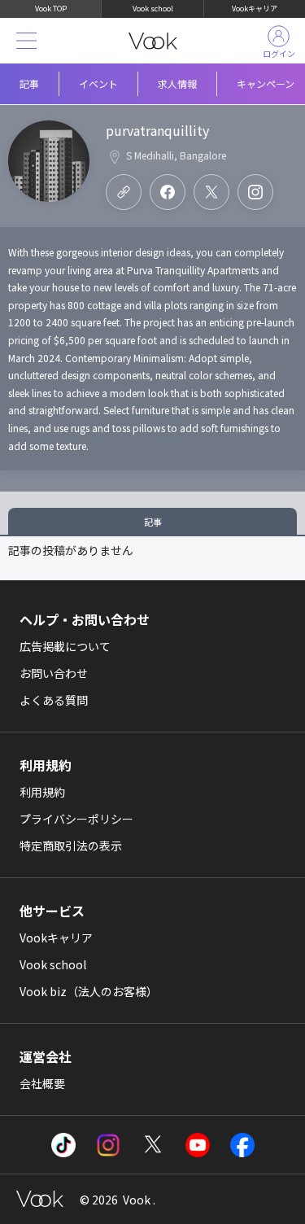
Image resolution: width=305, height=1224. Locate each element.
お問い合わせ (54, 673)
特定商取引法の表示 (71, 845)
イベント (98, 83)
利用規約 (42, 792)
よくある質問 (54, 700)
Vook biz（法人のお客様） (89, 991)
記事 (29, 83)
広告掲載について (65, 646)
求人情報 (177, 83)
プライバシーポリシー (76, 819)
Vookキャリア (254, 8)
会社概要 (42, 1083)
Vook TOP (51, 8)
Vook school (153, 8)
